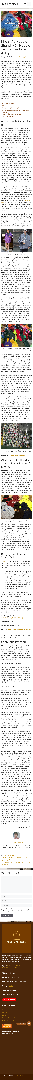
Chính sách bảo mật (8, 1018)
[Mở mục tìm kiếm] (25, 4)
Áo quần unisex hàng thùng (17, 455)
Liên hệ (4, 1015)
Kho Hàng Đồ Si (10, 4)
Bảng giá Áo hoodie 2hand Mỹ (11, 114)
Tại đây (11, 986)
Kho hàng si (4, 561)
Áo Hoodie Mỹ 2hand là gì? (10, 108)
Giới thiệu (5, 1012)
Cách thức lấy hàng (8, 116)
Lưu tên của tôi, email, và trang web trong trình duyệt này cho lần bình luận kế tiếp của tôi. (17, 910)
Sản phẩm (6, 855)
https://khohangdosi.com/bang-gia (12, 618)
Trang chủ (5, 1010)
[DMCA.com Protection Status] (7, 1027)
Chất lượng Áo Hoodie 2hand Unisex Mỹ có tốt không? (15, 111)
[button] (29, 1023)
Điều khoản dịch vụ (8, 1020)
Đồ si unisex (13, 855)
